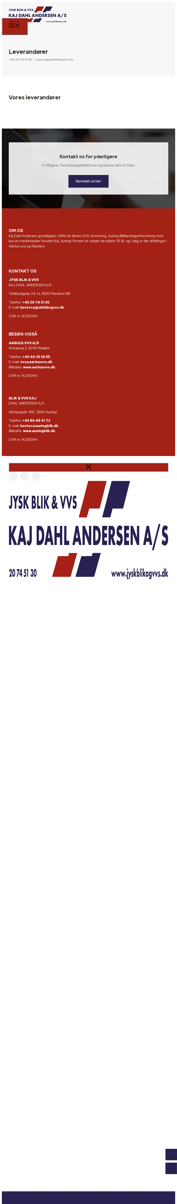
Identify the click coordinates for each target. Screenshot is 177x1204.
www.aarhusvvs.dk (39, 367)
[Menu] (15, 26)
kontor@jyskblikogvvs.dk (54, 59)
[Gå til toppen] (158, 1197)
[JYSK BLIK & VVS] (37, 25)
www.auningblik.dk (39, 431)
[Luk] (88, 467)
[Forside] (19, 1197)
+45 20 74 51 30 (20, 59)
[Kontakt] (123, 1197)
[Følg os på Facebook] (13, 476)
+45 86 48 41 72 (36, 420)
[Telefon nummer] (88, 1197)
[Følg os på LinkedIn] (36, 476)
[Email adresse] (53, 1197)
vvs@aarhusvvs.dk (36, 362)
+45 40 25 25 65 (36, 357)
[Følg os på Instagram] (25, 476)
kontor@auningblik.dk (39, 426)
